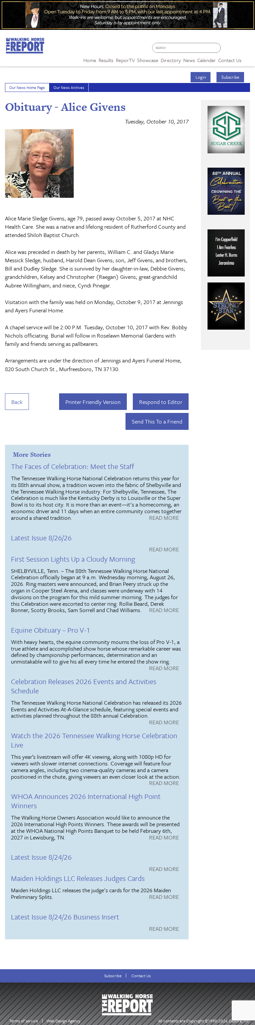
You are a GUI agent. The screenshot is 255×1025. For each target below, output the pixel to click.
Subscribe (230, 77)
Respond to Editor (160, 402)
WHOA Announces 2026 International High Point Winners (86, 801)
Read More (164, 518)
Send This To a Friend (157, 421)
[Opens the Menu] (248, 58)
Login (201, 77)
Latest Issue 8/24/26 (41, 857)
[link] (89, 58)
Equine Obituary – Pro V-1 (50, 630)
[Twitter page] (237, 50)
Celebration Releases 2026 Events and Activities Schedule (83, 686)
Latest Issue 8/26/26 (41, 537)
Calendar (206, 60)
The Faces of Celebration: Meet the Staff (72, 466)
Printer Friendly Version (93, 402)
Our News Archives (68, 87)
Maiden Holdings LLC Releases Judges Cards (78, 878)
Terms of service (23, 1021)
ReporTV (125, 60)
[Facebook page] (227, 50)
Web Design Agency (63, 1021)
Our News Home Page (27, 87)
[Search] (217, 48)
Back (17, 402)
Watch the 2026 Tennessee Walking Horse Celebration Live (94, 740)
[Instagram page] (247, 50)
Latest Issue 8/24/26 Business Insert (65, 916)
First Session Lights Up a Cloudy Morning (73, 559)
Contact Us (141, 976)
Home (89, 60)
